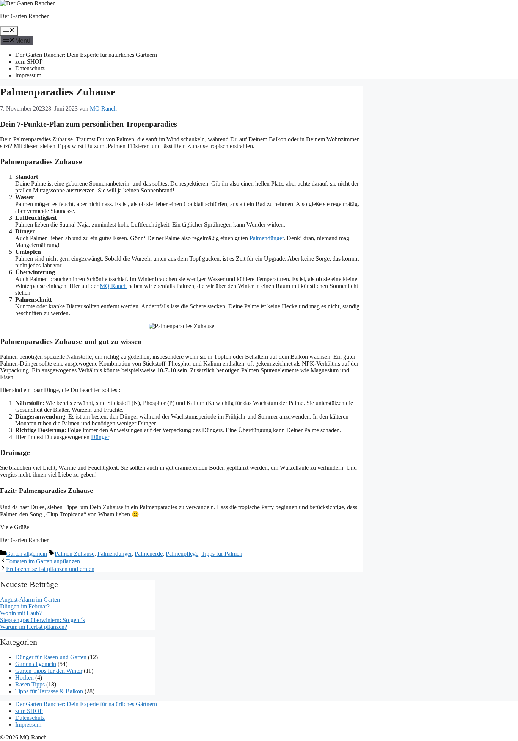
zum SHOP (29, 61)
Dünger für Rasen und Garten (50, 657)
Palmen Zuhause (74, 553)
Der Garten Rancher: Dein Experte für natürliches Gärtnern (86, 55)
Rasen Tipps (30, 684)
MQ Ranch (113, 286)
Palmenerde (149, 553)
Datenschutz (30, 68)
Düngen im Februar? (25, 606)
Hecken (24, 677)
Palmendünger (267, 238)
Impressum (28, 75)
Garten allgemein (26, 553)
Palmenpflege (182, 553)
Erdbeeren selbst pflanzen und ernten (50, 569)
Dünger (100, 437)
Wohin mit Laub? (21, 613)
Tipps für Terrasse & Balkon (49, 691)
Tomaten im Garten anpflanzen (43, 561)
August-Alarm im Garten (30, 599)
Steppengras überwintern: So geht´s (42, 620)
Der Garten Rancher (24, 16)
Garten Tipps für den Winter (48, 671)
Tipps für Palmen (221, 553)
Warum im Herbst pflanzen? (33, 627)
